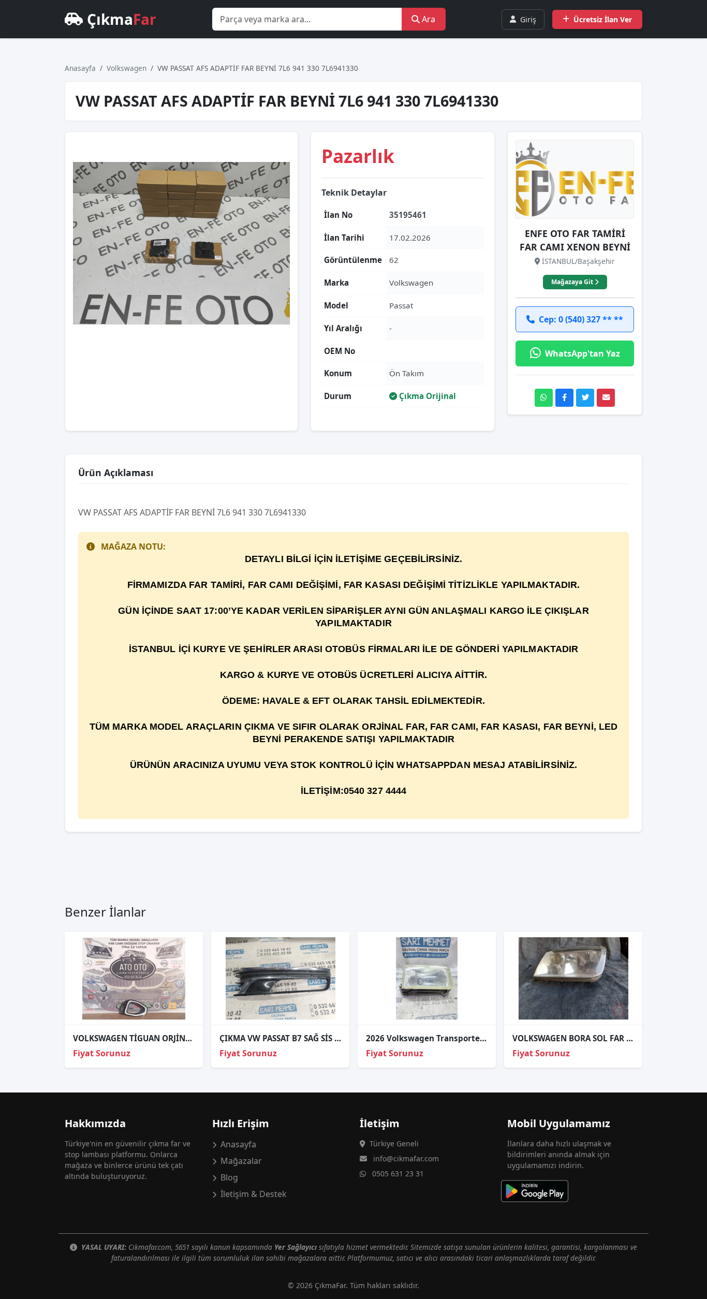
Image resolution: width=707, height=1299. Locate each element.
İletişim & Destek (252, 1194)
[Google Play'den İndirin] (541, 1191)
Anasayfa (80, 68)
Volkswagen (126, 68)
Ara (427, 19)
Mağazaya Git (573, 281)
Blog (228, 1177)
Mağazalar (240, 1161)
